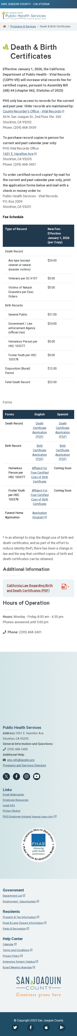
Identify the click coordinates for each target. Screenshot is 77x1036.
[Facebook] (16, 776)
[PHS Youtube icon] (36, 776)
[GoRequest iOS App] (46, 1027)
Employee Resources (15, 800)
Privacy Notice (11, 810)
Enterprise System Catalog (19, 961)
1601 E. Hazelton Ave (18, 154)
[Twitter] (15, 1027)
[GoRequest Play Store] (61, 1027)
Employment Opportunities (19, 901)
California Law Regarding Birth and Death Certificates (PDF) (30, 588)
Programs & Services (23, 26)
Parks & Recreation (14, 928)
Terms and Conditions (16, 950)
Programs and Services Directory (24, 765)
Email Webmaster (13, 794)
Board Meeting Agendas (17, 967)
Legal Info (9, 805)
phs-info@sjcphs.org (20, 760)
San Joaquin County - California (25, 4)
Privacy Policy (11, 956)
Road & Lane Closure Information (23, 923)
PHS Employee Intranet (28, 816)
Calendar (8, 944)
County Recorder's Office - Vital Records (32, 111)
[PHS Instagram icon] (26, 776)
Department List (12, 895)
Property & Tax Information (19, 917)
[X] (6, 776)
